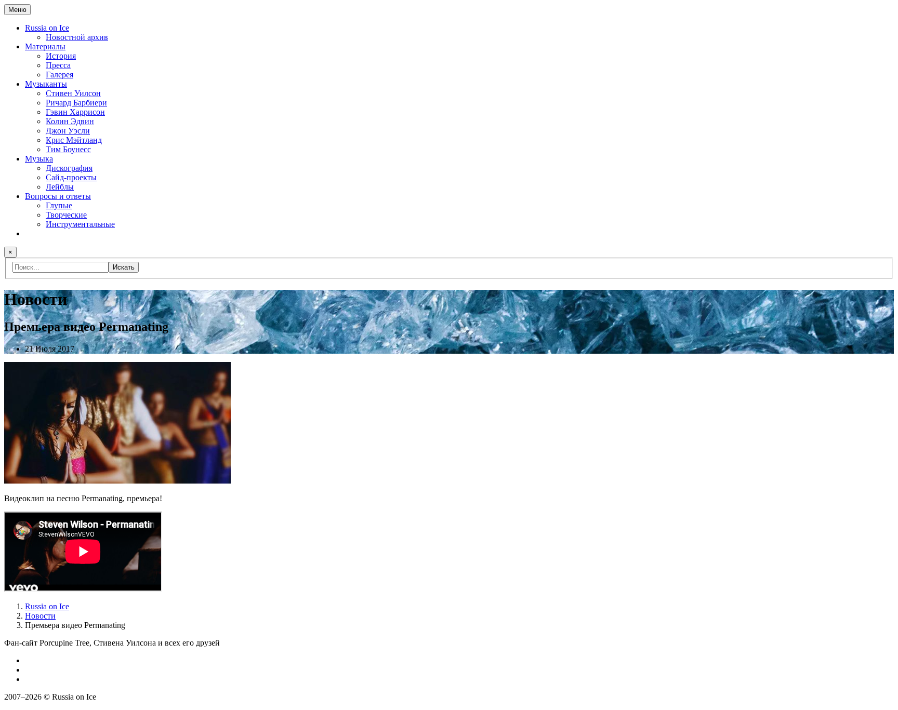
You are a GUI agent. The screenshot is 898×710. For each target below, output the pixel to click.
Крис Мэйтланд (74, 140)
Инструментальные (80, 224)
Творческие (66, 214)
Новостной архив (77, 37)
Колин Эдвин (70, 121)
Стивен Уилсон (73, 93)
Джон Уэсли (68, 130)
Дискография (69, 168)
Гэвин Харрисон (75, 112)
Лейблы (60, 186)
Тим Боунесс (68, 149)
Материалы (45, 46)
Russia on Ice (47, 27)
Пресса (58, 65)
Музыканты (46, 83)
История (61, 55)
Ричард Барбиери (76, 102)
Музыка (39, 158)
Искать (124, 267)
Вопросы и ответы (58, 196)
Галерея (59, 74)
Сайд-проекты (71, 177)
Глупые (59, 205)
